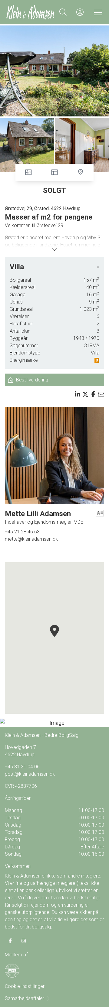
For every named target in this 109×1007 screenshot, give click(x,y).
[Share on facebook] (93, 394)
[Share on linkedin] (77, 394)
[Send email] (101, 394)
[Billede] (54, 723)
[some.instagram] (23, 940)
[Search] (63, 12)
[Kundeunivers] (80, 12)
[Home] (30, 12)
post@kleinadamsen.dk (30, 774)
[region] (54, 638)
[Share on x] (85, 394)
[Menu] (97, 12)
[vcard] (100, 517)
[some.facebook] (10, 940)
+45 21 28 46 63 (22, 532)
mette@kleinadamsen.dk (31, 539)
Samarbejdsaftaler (24, 998)
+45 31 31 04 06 (22, 767)
